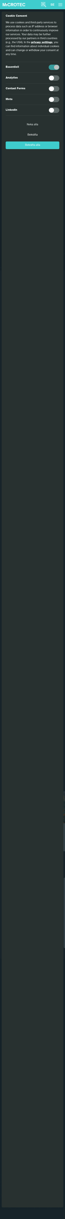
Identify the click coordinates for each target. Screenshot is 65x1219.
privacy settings (41, 42)
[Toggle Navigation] (60, 5)
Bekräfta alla (32, 145)
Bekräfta (33, 135)
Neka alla (32, 124)
